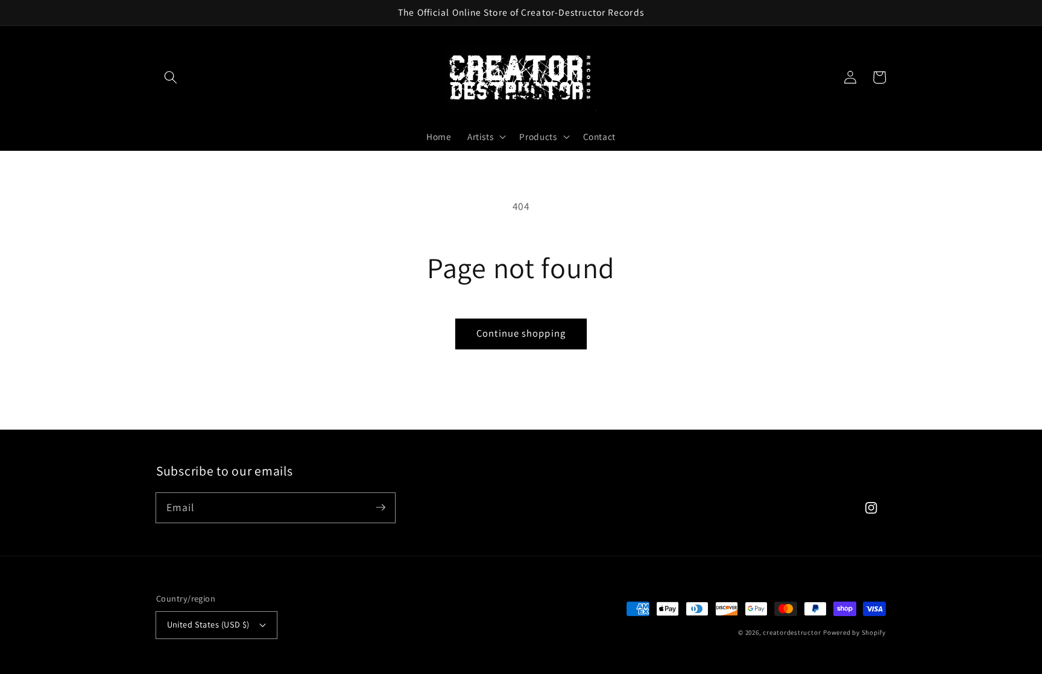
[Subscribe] (380, 507)
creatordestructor (792, 632)
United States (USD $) (208, 624)
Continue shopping (521, 333)
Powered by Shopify (854, 632)
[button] (170, 77)
